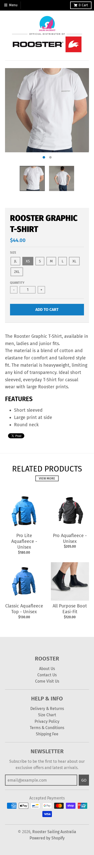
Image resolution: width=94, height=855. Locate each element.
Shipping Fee (47, 734)
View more (47, 478)
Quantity (17, 282)
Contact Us (47, 675)
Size (13, 252)
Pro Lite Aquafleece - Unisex (24, 541)
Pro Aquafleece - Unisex (70, 538)
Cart (83, 5)
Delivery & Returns (47, 708)
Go (83, 780)
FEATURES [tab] (19, 399)
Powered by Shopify (47, 838)
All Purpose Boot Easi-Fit (70, 608)
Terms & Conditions (47, 727)
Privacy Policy (47, 721)
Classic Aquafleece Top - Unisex (24, 608)
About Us (47, 668)
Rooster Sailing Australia (54, 831)
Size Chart (47, 714)
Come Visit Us (47, 681)
